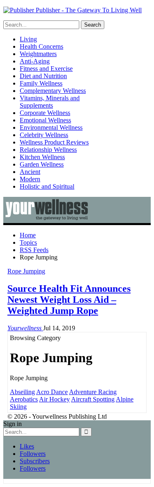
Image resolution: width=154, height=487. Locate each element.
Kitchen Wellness (42, 156)
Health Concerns (41, 46)
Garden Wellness (42, 164)
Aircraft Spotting (93, 399)
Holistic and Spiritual (47, 186)
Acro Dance (52, 391)
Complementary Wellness (53, 90)
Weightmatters (38, 53)
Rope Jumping (26, 271)
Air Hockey (54, 399)
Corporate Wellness (45, 112)
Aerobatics (24, 399)
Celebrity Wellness (44, 134)
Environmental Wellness (51, 127)
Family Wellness (41, 83)
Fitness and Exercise (46, 68)
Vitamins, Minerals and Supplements (50, 102)
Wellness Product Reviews (54, 142)
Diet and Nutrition (43, 75)
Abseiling (22, 391)
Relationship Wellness (48, 149)
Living (28, 39)
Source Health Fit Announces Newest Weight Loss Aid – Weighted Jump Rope (69, 299)
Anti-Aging (35, 61)
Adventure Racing (93, 391)
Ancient (30, 171)
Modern (30, 179)
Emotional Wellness (45, 120)
